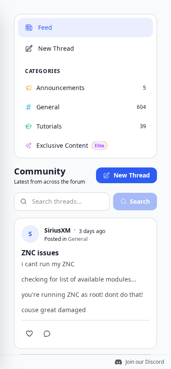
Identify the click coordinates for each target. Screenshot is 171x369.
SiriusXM (57, 230)
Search (140, 201)
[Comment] (47, 333)
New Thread (132, 175)
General (78, 239)
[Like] (29, 333)
